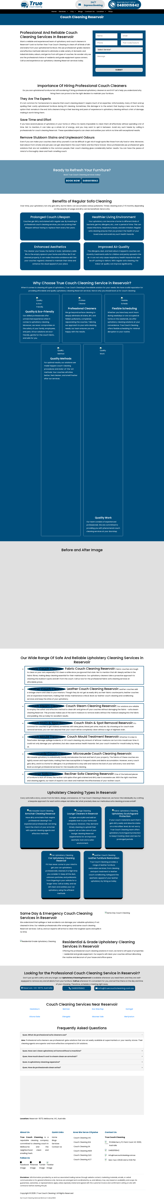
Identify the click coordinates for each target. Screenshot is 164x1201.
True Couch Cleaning (46, 1193)
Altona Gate (34, 1016)
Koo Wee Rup (98, 1009)
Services (62, 11)
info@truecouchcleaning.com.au (116, 988)
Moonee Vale (98, 1016)
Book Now (73, 180)
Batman (66, 1009)
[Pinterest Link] (34, 1165)
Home (54, 11)
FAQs (110, 11)
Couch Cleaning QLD (82, 1155)
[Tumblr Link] (42, 1165)
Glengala (66, 1016)
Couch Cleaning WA (82, 1142)
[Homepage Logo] (31, 4)
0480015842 (128, 5)
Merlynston (129, 1016)
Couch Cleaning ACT (83, 1159)
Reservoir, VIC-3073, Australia (37, 988)
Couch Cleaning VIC (82, 1137)
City (72, 11)
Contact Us (89, 11)
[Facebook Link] (24, 1165)
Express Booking (93, 4)
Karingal (129, 1009)
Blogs (80, 11)
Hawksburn (35, 1009)
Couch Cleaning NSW (83, 1151)
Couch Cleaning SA (82, 1146)
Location (100, 11)
